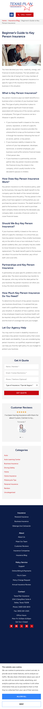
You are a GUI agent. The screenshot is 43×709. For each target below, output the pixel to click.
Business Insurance (22, 521)
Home (4, 21)
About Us (21, 537)
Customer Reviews (22, 546)
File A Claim (21, 575)
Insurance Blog (14, 21)
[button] (11, 15)
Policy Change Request (21, 580)
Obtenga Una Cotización (21, 526)
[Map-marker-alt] (11, 626)
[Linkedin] (26, 626)
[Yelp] (21, 626)
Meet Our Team (21, 541)
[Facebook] (16, 626)
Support (22, 566)
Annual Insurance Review (21, 585)
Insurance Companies (21, 551)
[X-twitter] (31, 626)
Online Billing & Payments (21, 571)
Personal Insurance (21, 517)
